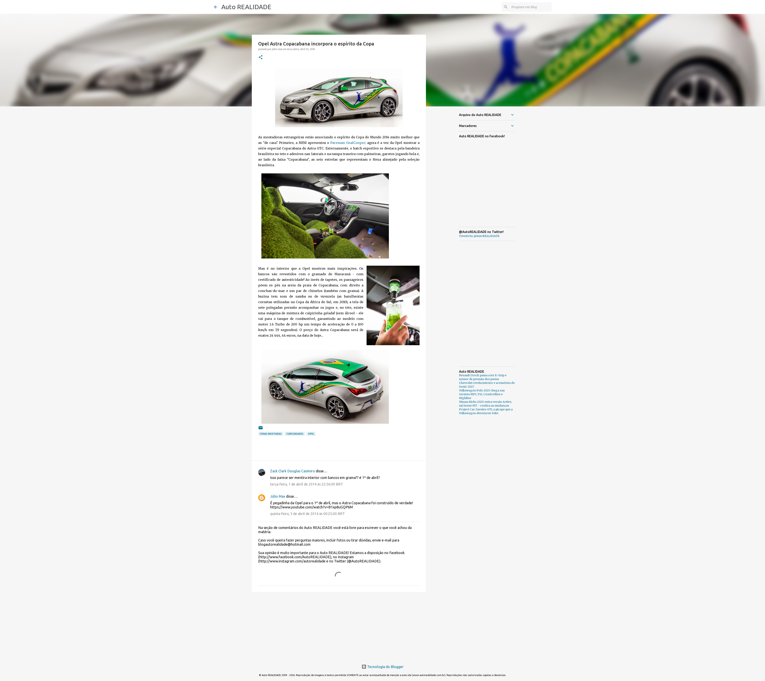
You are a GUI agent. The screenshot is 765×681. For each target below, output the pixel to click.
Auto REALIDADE (246, 6)
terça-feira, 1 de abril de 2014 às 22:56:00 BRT (306, 484)
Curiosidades (294, 433)
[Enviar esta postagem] (260, 429)
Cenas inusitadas (271, 433)
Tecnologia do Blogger (385, 667)
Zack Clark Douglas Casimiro (292, 471)
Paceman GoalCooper (347, 143)
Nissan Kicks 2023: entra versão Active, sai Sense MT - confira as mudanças (485, 403)
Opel (311, 433)
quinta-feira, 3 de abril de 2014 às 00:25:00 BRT (307, 514)
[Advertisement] (339, 626)
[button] (260, 57)
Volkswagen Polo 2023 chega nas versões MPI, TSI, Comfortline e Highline (482, 394)
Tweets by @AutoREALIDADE (479, 236)
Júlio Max (277, 496)
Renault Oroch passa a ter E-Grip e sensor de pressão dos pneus (482, 377)
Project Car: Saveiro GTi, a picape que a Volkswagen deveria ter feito (486, 411)
